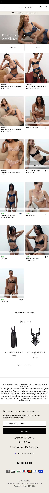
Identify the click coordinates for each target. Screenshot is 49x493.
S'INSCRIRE (24, 431)
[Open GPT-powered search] (41, 7)
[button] (47, 2)
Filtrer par (13, 47)
